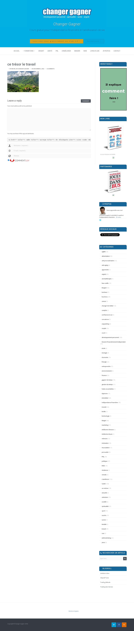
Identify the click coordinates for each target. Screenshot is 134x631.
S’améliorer (66, 51)
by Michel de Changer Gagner (19, 68)
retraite (104, 475)
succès (104, 515)
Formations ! (94, 41)
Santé (50, 51)
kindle (104, 411)
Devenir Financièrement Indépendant (114, 342)
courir (103, 333)
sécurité (104, 493)
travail (104, 529)
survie (104, 520)
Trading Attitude (105, 582)
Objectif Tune (104, 578)
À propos (106, 51)
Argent (41, 51)
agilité (104, 252)
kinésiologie (105, 416)
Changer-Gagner (67, 24)
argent (104, 274)
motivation (105, 443)
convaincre (105, 319)
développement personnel (110, 337)
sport (103, 511)
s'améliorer (105, 479)
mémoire (104, 439)
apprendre (105, 270)
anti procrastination (108, 261)
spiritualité (105, 506)
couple (104, 328)
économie (105, 357)
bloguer (104, 288)
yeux (103, 542)
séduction (105, 497)
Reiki (85, 51)
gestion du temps (107, 384)
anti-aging (105, 265)
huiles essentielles (108, 389)
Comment (85, 101)
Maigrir (77, 51)
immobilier (105, 398)
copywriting (105, 324)
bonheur (104, 292)
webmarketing (106, 538)
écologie (104, 353)
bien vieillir (105, 283)
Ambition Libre (104, 573)
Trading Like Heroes (106, 587)
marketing (105, 425)
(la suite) (118, 217)
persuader (105, 452)
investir (104, 407)
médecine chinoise (108, 429)
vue (103, 533)
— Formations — (29, 51)
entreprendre (106, 366)
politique (104, 461)
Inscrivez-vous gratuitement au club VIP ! (57, 41)
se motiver (105, 488)
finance (104, 375)
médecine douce (107, 434)
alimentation (106, 256)
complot (104, 310)
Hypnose (105, 393)
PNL (57, 51)
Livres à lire (94, 51)
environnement (107, 371)
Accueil (16, 51)
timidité (104, 524)
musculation (106, 448)
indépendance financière (110, 402)
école (103, 348)
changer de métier (107, 306)
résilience (105, 470)
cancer (104, 301)
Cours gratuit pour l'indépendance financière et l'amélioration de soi (67, 30)
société (104, 502)
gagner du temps (107, 380)
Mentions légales (74, 611)
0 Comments (50, 68)
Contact (117, 51)
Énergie (104, 362)
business (105, 297)
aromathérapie (106, 279)
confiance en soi (107, 315)
